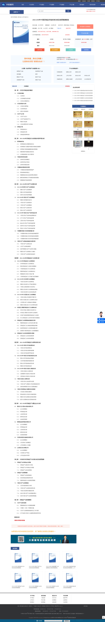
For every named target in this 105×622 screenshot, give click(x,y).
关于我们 (98, 1)
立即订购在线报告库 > (74, 62)
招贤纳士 (30, 606)
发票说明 (54, 602)
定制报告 (67, 35)
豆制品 (19, 127)
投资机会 (28, 467)
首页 (23, 4)
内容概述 (26, 86)
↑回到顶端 (85, 606)
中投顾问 (25, 613)
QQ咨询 (71, 50)
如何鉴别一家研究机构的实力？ (77, 613)
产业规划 (41, 4)
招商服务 (82, 4)
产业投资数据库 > (74, 68)
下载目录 (59, 28)
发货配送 (54, 600)
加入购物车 (55, 50)
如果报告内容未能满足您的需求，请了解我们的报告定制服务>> (33, 531)
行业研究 (31, 4)
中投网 (88, 1)
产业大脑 (72, 4)
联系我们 (93, 1)
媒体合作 (83, 109)
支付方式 (54, 598)
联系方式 (48, 606)
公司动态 (91, 109)
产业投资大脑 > (85, 33)
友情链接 (44, 606)
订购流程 (43, 598)
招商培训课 (92, 4)
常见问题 (43, 600)
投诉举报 (65, 602)
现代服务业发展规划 (85, 26)
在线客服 (86, 50)
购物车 (79, 1)
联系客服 (43, 602)
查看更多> (83, 151)
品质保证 (65, 600)
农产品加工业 (25, 17)
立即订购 (39, 50)
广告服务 (35, 606)
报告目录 (14, 86)
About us (61, 606)
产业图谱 (52, 4)
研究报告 (15, 17)
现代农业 (20, 17)
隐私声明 (57, 606)
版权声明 (68, 28)
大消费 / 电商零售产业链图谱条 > (31, 68)
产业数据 (62, 4)
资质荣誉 (76, 109)
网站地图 (22, 606)
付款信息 (84, 1)
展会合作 (39, 606)
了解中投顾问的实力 (67, 613)
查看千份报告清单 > (62, 62)
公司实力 (32, 600)
